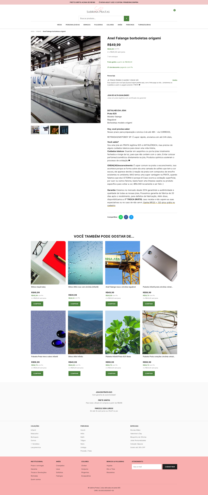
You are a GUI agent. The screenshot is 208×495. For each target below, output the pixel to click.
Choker (84, 465)
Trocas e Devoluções (38, 472)
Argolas (109, 465)
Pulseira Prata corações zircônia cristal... (159, 356)
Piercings (130, 25)
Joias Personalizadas (138, 440)
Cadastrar (170, 467)
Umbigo (83, 447)
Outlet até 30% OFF (137, 447)
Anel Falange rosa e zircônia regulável (121, 287)
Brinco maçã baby (38, 287)
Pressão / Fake (86, 451)
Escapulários (86, 476)
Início (59, 25)
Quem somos (36, 479)
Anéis (120, 25)
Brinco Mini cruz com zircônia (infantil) (83, 287)
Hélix (82, 433)
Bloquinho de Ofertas (138, 437)
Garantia (34, 469)
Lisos (58, 469)
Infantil (38, 31)
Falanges (59, 476)
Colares (110, 25)
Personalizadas (73, 25)
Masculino (34, 433)
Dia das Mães (135, 430)
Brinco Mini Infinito (75, 356)
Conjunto (84, 469)
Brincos (87, 25)
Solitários (59, 472)
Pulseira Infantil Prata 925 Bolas (118, 356)
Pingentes (85, 472)
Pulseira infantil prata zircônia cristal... (158, 287)
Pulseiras (98, 25)
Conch (83, 430)
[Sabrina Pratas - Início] (98, 13)
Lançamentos (36, 447)
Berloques (34, 437)
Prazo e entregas (37, 465)
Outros (33, 440)
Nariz (82, 444)
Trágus (83, 440)
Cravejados (60, 465)
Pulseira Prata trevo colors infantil (44, 356)
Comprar (37, 304)
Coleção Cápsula (136, 444)
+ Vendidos (35, 444)
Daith (82, 437)
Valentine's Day (136, 433)
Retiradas (34, 476)
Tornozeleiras (144, 25)
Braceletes (111, 472)
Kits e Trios (111, 469)
